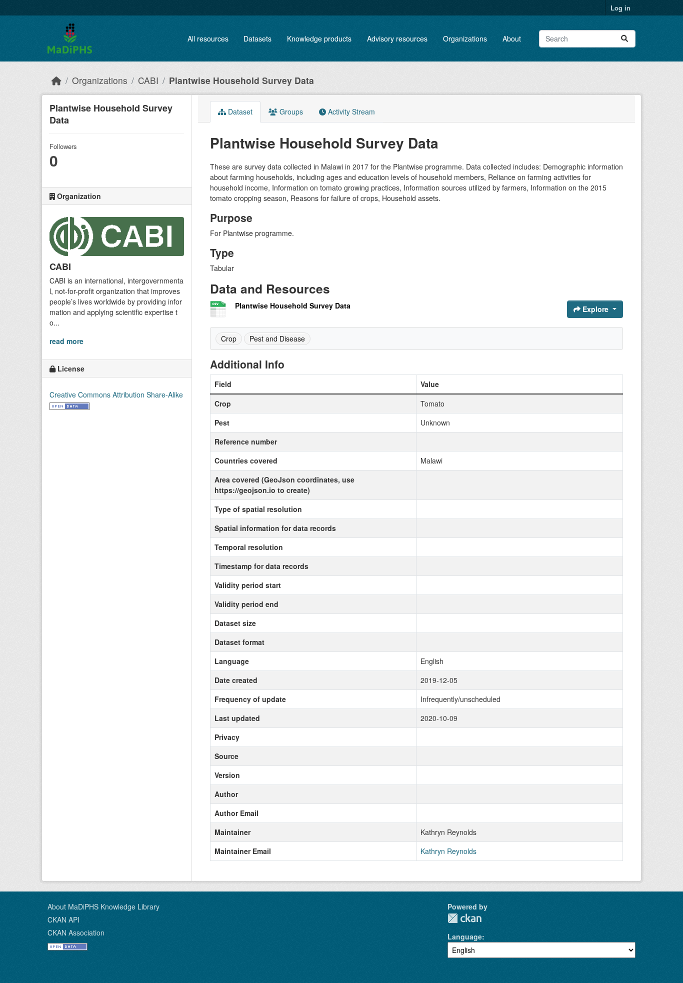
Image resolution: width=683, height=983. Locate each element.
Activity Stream (350, 111)
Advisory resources (397, 39)
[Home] (57, 80)
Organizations (465, 39)
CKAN (465, 918)
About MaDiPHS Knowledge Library (104, 907)
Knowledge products (319, 39)
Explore (595, 309)
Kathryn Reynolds (448, 851)
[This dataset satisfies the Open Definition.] (70, 405)
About (511, 39)
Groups (290, 111)
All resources (208, 39)
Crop (228, 339)
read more (67, 341)
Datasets (258, 39)
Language (465, 937)
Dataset (239, 111)
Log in (620, 7)
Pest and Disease (277, 339)
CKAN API (64, 919)
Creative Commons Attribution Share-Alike (116, 395)
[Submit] (624, 39)
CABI (148, 80)
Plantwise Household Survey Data (241, 80)
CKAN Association (76, 933)
